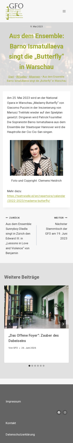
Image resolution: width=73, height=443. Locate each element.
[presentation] (36, 307)
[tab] (29, 366)
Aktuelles (21, 77)
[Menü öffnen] (64, 11)
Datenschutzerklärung (20, 434)
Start (11, 77)
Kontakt (11, 423)
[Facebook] (59, 412)
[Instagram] (65, 412)
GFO (15, 348)
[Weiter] (63, 324)
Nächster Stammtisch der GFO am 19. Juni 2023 (56, 228)
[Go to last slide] (10, 324)
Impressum (13, 401)
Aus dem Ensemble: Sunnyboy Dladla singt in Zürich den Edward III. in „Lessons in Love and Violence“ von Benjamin (19, 235)
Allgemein (34, 77)
